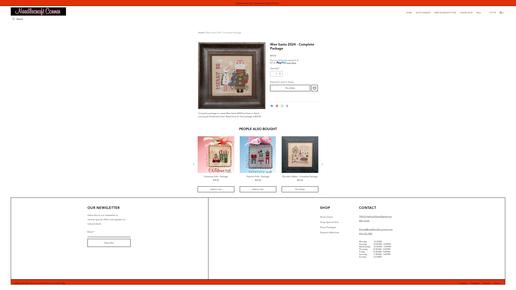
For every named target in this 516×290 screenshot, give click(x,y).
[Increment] (280, 73)
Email (90, 232)
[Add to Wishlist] (314, 88)
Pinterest (486, 283)
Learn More (291, 63)
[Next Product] (322, 164)
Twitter (497, 283)
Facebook (475, 283)
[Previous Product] (193, 164)
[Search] (13, 19)
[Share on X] (287, 106)
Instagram (463, 283)
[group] (258, 164)
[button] (502, 12)
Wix (63, 283)
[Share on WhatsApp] (282, 106)
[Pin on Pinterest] (277, 106)
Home (201, 32)
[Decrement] (272, 73)
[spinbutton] (276, 73)
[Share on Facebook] (271, 106)
